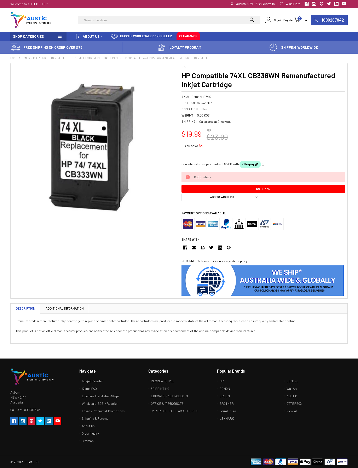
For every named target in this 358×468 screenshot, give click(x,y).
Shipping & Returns (95, 418)
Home (13, 58)
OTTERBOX (294, 403)
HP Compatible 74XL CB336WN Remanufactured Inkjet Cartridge (166, 58)
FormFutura (228, 411)
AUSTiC (292, 396)
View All (292, 411)
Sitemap (88, 441)
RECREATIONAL (162, 381)
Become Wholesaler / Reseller (146, 36)
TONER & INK (29, 58)
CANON (225, 388)
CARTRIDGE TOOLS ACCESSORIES (174, 411)
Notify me (263, 188)
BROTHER (227, 403)
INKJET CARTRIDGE (53, 58)
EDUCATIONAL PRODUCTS (169, 396)
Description (25, 308)
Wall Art (292, 388)
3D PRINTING (160, 388)
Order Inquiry (90, 433)
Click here (203, 261)
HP (71, 58)
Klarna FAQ (89, 388)
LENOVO (292, 381)
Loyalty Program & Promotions (103, 411)
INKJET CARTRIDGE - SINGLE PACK (98, 58)
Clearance (188, 36)
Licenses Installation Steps (101, 396)
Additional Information (65, 308)
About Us (91, 36)
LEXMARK (227, 418)
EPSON (225, 396)
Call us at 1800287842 (25, 410)
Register (288, 20)
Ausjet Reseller (92, 381)
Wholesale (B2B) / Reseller (100, 403)
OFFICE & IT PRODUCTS (167, 403)
